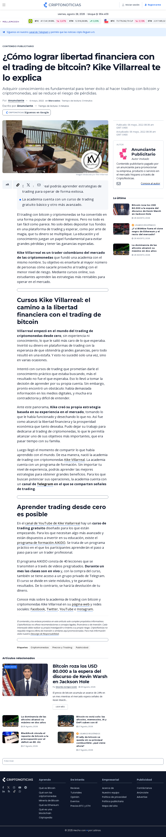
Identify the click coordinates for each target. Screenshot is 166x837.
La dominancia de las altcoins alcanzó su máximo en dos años (33, 719)
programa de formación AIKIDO (41, 542)
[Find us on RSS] (9, 791)
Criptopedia (45, 817)
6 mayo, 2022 (37, 100)
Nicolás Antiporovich (66, 687)
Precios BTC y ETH (80, 806)
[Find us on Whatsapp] (20, 791)
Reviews (75, 788)
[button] (23, 184)
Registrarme (154, 4)
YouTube (66, 609)
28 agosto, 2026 (87, 687)
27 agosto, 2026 (85, 726)
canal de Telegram (38, 32)
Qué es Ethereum (49, 805)
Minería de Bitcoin (49, 800)
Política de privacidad (114, 797)
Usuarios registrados (89, 733)
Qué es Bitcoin (47, 788)
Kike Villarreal (74, 459)
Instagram (85, 609)
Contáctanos (144, 788)
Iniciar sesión (132, 4)
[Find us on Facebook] (3, 787)
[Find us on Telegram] (25, 787)
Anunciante (16, 100)
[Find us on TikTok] (14, 791)
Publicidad (82, 647)
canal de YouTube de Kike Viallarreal (52, 523)
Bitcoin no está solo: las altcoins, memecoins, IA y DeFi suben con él (91, 719)
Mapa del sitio (110, 806)
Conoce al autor (150, 183)
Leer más (62, 706)
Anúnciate (142, 792)
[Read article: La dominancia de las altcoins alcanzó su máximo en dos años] (10, 721)
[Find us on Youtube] (19, 787)
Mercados (54, 100)
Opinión (75, 797)
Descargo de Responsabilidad (44, 633)
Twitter (52, 609)
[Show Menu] (3, 5)
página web (81, 604)
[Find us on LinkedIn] (3, 791)
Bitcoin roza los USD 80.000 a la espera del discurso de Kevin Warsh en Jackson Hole (80, 673)
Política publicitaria (113, 801)
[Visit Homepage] (62, 5)
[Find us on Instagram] (14, 787)
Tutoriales (76, 792)
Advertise (142, 797)
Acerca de (108, 788)
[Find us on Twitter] (8, 787)
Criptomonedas (40, 647)
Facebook (37, 609)
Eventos (75, 801)
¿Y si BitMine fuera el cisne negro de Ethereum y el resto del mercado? (147, 231)
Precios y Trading (62, 647)
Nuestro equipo (110, 792)
